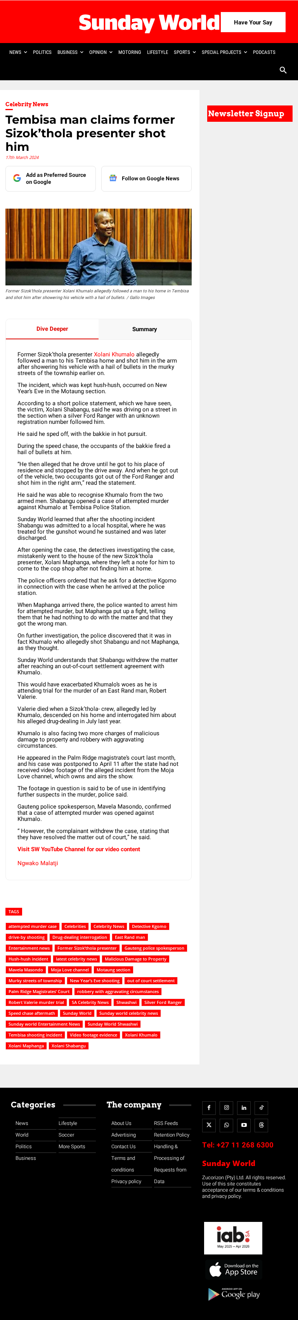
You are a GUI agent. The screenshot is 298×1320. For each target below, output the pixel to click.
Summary (144, 329)
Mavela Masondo (26, 970)
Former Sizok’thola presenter (87, 948)
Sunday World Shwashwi (113, 1024)
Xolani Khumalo (114, 354)
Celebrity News (27, 104)
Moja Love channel (70, 970)
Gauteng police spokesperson (154, 948)
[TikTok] (261, 1108)
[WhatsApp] (226, 1125)
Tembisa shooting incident (35, 1035)
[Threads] (261, 1125)
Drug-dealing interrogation (79, 937)
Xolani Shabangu (69, 1046)
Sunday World (77, 1013)
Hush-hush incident (28, 959)
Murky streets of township (35, 980)
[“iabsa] (233, 1254)
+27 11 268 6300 (245, 1145)
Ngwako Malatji (37, 863)
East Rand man (130, 937)
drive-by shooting (27, 937)
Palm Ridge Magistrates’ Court (39, 991)
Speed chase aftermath (32, 1013)
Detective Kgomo (149, 926)
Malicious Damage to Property (135, 959)
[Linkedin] (244, 1108)
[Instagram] (226, 1108)
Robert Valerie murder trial (36, 1002)
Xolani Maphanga (26, 1046)
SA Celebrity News (90, 1002)
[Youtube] (244, 1125)
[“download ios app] (233, 1280)
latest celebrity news (76, 959)
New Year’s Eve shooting (95, 980)
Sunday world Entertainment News (44, 1024)
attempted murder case (33, 926)
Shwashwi (126, 1002)
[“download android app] (233, 1303)
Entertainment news (29, 948)
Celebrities (75, 926)
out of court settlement (151, 980)
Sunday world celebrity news (128, 1013)
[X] (209, 1125)
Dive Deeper (52, 329)
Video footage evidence (93, 1035)
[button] (283, 71)
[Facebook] (209, 1108)
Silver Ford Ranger (163, 1002)
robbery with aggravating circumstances (118, 991)
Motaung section (113, 970)
